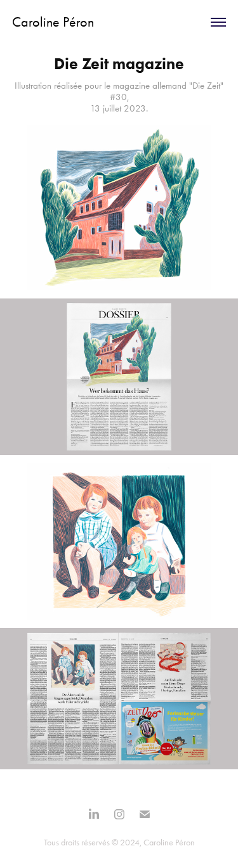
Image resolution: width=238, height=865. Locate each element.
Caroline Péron (53, 22)
